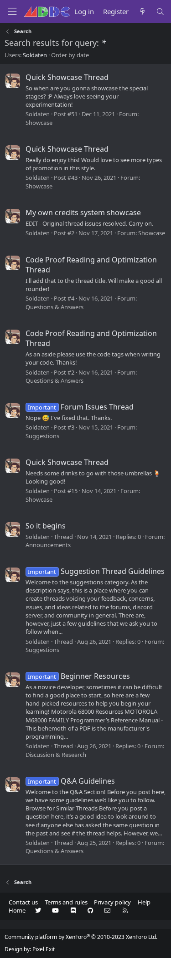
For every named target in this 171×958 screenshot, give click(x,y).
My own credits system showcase (83, 212)
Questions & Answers (54, 307)
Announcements (48, 545)
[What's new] (142, 11)
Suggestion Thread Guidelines (96, 571)
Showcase (39, 123)
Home (17, 910)
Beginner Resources (79, 676)
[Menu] (12, 11)
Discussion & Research (56, 755)
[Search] (160, 11)
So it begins (46, 526)
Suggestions (42, 436)
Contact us (23, 902)
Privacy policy (112, 902)
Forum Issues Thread (80, 407)
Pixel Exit (43, 949)
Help (144, 902)
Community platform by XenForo (81, 937)
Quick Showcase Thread (67, 77)
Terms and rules (66, 902)
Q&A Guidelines (71, 781)
